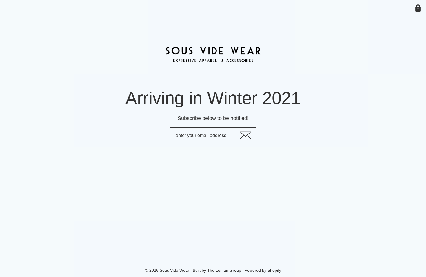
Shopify (274, 270)
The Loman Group (224, 270)
